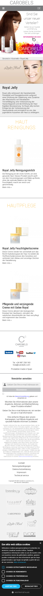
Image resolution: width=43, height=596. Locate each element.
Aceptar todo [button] (11, 586)
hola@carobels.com (21, 365)
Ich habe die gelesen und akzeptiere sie (22, 397)
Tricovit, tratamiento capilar (14, 502)
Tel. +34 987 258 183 (21, 362)
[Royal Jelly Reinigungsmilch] (21, 152)
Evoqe (29, 535)
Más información (20, 562)
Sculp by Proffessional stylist (31, 502)
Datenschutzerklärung (22, 396)
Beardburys (29, 513)
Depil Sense (13, 535)
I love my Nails (32, 524)
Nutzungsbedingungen (21, 466)
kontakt (21, 463)
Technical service (21, 475)
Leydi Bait (15, 524)
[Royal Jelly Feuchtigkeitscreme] (21, 231)
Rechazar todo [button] (31, 586)
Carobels (21, 3)
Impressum (21, 472)
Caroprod (14, 513)
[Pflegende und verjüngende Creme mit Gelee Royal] (21, 286)
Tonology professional (13, 491)
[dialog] (21, 568)
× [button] (40, 543)
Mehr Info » (7, 187)
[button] (21, 592)
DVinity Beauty (30, 491)
